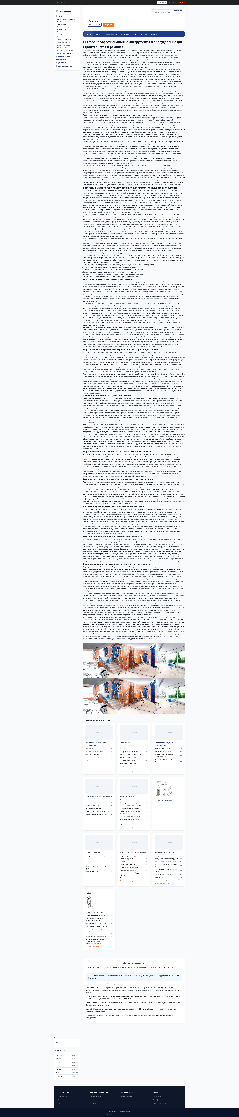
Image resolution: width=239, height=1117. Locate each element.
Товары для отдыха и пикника (129, 768)
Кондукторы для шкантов (128, 757)
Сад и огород (61, 24)
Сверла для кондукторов (128, 763)
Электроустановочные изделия (130, 803)
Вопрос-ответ (125, 34)
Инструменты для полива (128, 766)
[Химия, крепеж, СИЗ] (99, 842)
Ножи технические (91, 934)
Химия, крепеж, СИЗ (63, 42)
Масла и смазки (160, 877)
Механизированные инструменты (63, 46)
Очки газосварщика (126, 800)
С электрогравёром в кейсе (163, 759)
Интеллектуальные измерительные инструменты (96, 930)
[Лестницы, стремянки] (169, 788)
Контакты (144, 34)
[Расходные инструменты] (169, 842)
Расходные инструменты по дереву (166, 874)
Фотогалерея (61, 59)
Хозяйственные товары (93, 805)
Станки (122, 861)
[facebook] (84, 1026)
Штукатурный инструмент (163, 762)
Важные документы (64, 66)
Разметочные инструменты (94, 757)
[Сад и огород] (134, 732)
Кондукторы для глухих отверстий (131, 754)
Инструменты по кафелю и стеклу (96, 926)
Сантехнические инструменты (95, 751)
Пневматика (124, 878)
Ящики (87, 803)
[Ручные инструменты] (99, 900)
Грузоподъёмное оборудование (95, 936)
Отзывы (154, 34)
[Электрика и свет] (134, 786)
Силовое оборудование (127, 864)
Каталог (59, 16)
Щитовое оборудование (127, 822)
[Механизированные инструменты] (134, 842)
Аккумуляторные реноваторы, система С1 (97, 857)
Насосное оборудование (128, 870)
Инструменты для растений (129, 752)
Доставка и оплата (110, 34)
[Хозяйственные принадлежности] (99, 786)
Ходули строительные (92, 760)
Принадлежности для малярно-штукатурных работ (165, 755)
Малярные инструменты (163, 751)
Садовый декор (125, 749)
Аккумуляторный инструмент (129, 856)
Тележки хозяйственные (93, 808)
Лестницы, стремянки (64, 39)
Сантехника (89, 748)
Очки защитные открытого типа (130, 816)
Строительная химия (92, 871)
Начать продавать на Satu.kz (64, 2)
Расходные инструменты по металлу (166, 856)
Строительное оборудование (129, 867)
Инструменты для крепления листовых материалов (94, 919)
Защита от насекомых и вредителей (97, 811)
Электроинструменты (127, 859)
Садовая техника (125, 746)
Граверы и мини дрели (162, 748)
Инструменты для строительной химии (95, 862)
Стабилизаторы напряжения (129, 819)
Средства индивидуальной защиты (96, 866)
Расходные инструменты (65, 50)
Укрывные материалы (92, 754)
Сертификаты (61, 63)
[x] (88, 1026)
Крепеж (87, 869)
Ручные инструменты (64, 53)
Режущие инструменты (92, 817)
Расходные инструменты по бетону (166, 861)
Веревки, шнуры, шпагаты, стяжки (96, 814)
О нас (135, 34)
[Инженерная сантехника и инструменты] (99, 732)
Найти (178, 10)
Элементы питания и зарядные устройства (130, 812)
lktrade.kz (59, 1043)
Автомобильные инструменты (95, 939)
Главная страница (64, 1096)
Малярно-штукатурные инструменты (64, 28)
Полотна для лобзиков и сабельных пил (166, 865)
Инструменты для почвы (128, 760)
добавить (182, 2)
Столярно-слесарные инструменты (96, 943)
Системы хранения (91, 800)
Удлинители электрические (129, 824)
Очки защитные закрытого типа (130, 805)
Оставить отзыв (94, 25)
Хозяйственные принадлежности (62, 33)
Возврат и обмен (63, 56)
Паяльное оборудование (93, 941)
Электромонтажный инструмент (95, 923)
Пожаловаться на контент (122, 1114)
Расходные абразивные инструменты (167, 859)
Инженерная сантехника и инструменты (66, 20)
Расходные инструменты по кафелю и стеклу (167, 870)
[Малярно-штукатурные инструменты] (169, 732)
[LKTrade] (100, 20)
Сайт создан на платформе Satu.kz (119, 1111)
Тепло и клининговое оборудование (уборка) (131, 874)
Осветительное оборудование (129, 808)
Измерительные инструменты (95, 915)
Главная (88, 34)
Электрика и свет (62, 37)
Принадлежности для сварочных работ (167, 880)
